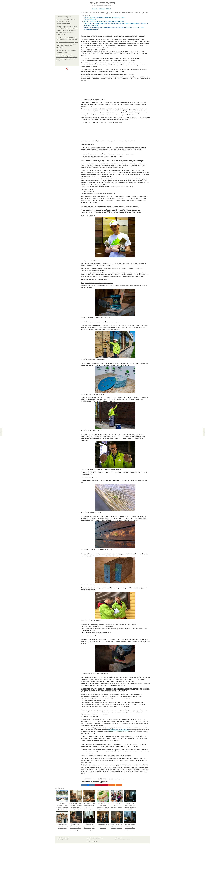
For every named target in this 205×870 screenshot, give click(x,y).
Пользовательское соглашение (96, 837)
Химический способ (97, 778)
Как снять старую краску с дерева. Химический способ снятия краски (104, 17)
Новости (102, 8)
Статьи (108, 8)
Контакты (88, 837)
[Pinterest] (101, 785)
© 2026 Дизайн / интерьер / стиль (63, 837)
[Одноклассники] (115, 785)
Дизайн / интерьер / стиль (102, 3)
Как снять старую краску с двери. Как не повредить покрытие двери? (104, 21)
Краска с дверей (120, 778)
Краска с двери (113, 778)
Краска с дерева (88, 778)
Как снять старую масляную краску (118, 730)
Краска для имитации (105, 778)
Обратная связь (118, 837)
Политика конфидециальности (92, 839)
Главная (95, 8)
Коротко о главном (90, 19)
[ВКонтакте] (88, 785)
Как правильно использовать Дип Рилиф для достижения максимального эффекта (66, 21)
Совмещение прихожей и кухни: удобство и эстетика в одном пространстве (66, 32)
